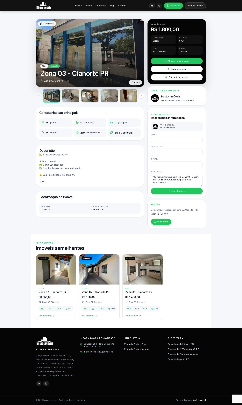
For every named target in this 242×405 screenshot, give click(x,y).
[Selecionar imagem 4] (109, 96)
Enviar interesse (178, 69)
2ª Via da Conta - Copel (135, 344)
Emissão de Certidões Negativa (183, 354)
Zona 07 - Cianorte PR (52, 292)
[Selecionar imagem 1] (51, 96)
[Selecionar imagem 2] (71, 96)
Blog (112, 5)
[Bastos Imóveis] (43, 5)
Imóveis (78, 5)
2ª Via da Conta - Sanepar (137, 349)
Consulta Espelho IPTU (179, 359)
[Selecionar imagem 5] (128, 96)
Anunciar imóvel (195, 5)
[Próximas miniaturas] (141, 96)
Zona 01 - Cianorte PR (138, 292)
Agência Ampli (199, 400)
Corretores (101, 5)
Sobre (89, 5)
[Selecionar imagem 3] (90, 96)
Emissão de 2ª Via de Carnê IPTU (184, 349)
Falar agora (162, 221)
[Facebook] (152, 5)
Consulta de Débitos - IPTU (181, 344)
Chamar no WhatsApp (178, 61)
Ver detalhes (45, 315)
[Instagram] (159, 5)
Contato (122, 5)
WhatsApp (175, 5)
